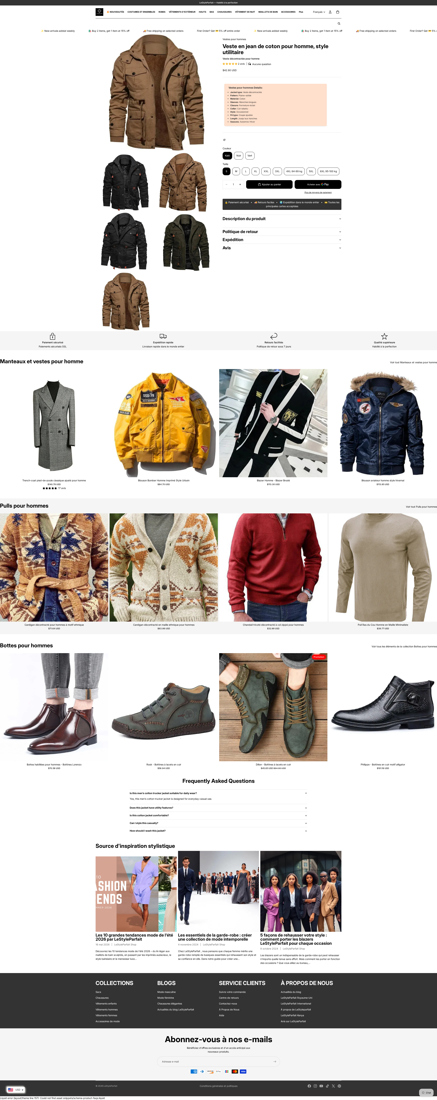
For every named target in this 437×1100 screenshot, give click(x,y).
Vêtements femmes (106, 1015)
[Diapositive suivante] (103, 423)
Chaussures (102, 997)
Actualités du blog (291, 991)
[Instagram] (315, 1086)
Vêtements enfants (106, 1003)
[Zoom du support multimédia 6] (125, 301)
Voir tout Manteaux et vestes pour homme (413, 362)
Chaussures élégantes (169, 1003)
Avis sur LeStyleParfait (293, 1021)
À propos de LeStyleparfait (296, 1009)
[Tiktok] (327, 1086)
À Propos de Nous (229, 1009)
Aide (221, 1015)
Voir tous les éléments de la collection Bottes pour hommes (404, 646)
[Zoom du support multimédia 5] (184, 241)
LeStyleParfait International (296, 1003)
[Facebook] (309, 1086)
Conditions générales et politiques (218, 1085)
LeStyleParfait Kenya (292, 1015)
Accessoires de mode (108, 1021)
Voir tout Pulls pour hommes (421, 506)
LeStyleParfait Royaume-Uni (296, 997)
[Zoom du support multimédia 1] (155, 92)
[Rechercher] (339, 23)
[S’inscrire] (274, 1061)
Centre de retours (229, 997)
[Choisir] (103, 472)
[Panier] (337, 12)
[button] (230, 63)
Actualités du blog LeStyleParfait (175, 1009)
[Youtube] (321, 1086)
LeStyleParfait (110, 1086)
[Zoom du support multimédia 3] (184, 182)
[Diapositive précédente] (5, 423)
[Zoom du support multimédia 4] (125, 241)
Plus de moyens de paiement (318, 192)
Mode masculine (166, 991)
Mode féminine (165, 997)
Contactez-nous (228, 1003)
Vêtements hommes (107, 1009)
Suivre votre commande (232, 991)
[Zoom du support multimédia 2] (125, 182)
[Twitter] (333, 1086)
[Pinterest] (339, 1086)
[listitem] (301, 12)
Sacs (98, 991)
